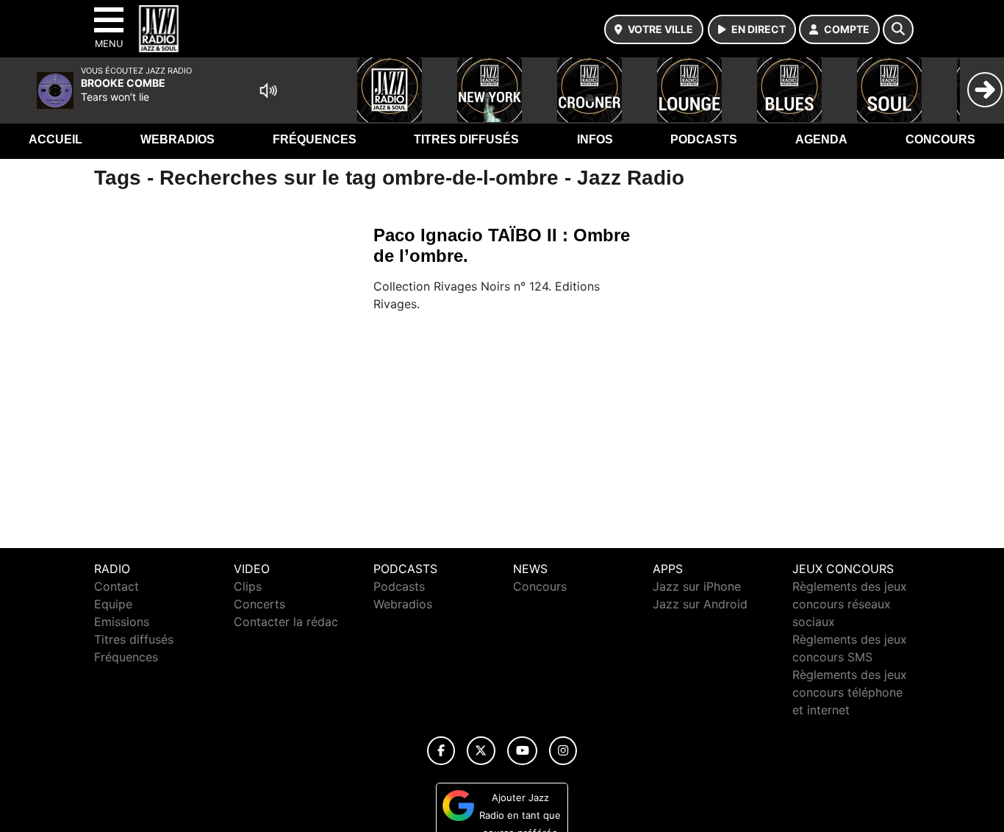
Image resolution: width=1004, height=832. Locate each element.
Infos (595, 139)
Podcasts (703, 139)
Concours (940, 139)
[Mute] (268, 90)
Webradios (177, 139)
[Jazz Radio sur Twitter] (481, 750)
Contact (116, 586)
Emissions (121, 621)
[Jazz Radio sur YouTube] (522, 750)
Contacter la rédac (286, 621)
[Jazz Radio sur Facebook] (441, 750)
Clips (248, 586)
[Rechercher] (898, 29)
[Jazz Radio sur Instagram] (563, 750)
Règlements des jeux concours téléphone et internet (849, 692)
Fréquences (314, 139)
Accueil (55, 139)
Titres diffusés (466, 139)
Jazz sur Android (700, 604)
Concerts (259, 604)
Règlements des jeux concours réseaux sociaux (849, 604)
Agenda (821, 139)
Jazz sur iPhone (697, 586)
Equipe (113, 604)
